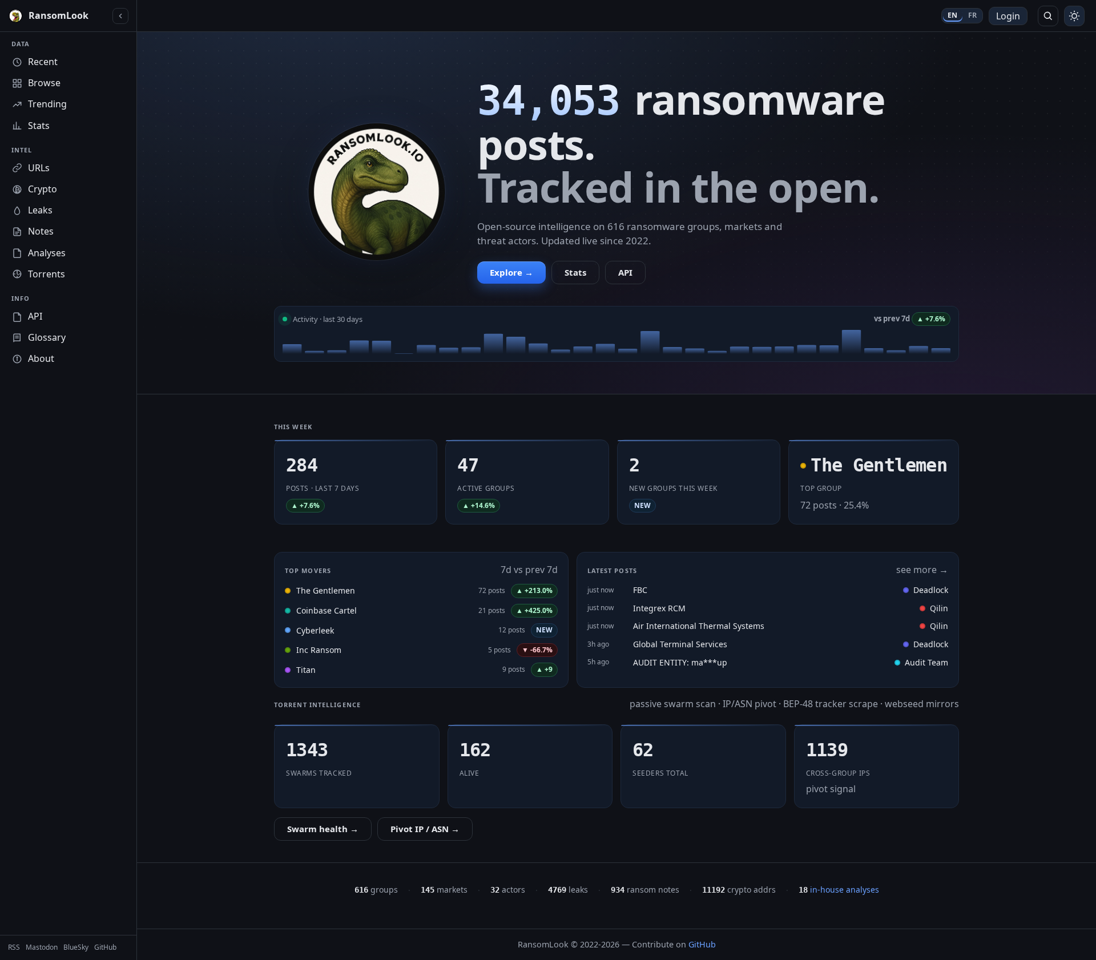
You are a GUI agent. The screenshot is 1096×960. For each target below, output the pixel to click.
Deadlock (930, 589)
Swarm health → (322, 828)
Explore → (511, 272)
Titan (306, 669)
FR (972, 15)
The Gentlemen (325, 590)
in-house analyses (839, 889)
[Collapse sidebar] (120, 16)
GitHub (702, 944)
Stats (575, 272)
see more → (922, 569)
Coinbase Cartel (326, 610)
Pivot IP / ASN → (425, 828)
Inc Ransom (318, 649)
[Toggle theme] (1074, 16)
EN (953, 15)
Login (1008, 16)
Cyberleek (315, 630)
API (625, 272)
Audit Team (926, 662)
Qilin (939, 608)
